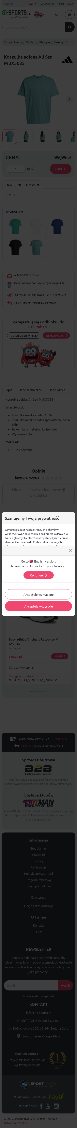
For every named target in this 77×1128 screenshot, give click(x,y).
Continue (36, 575)
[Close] (70, 551)
